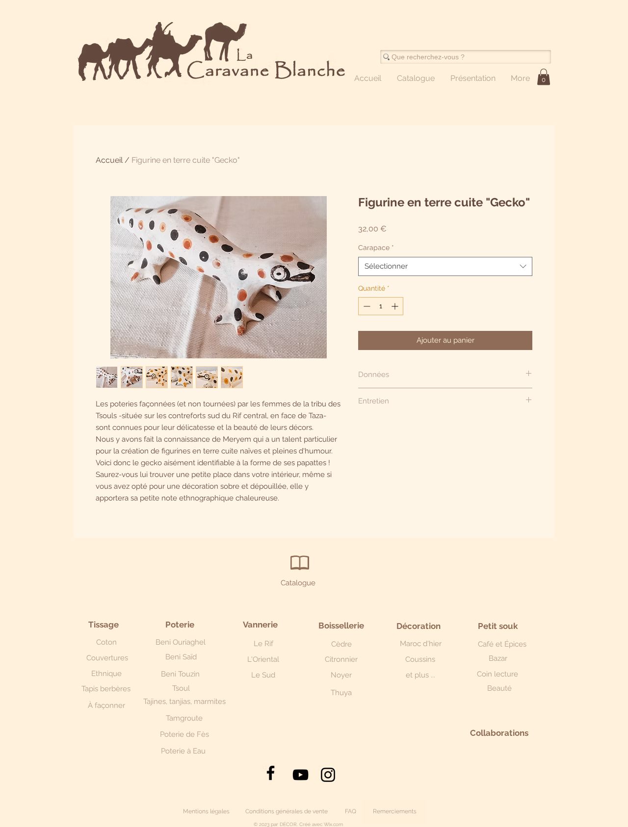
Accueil (109, 160)
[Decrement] (366, 306)
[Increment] (396, 306)
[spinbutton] (381, 306)
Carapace (376, 247)
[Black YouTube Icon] (300, 774)
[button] (543, 77)
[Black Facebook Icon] (270, 772)
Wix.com (333, 824)
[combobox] (445, 266)
